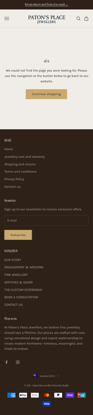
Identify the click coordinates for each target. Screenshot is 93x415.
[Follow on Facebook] (6, 362)
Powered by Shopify (60, 385)
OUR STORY (12, 260)
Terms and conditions (20, 171)
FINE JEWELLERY (16, 275)
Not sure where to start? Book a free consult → (46, 4)
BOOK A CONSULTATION (21, 297)
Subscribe (18, 235)
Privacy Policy (14, 179)
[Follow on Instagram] (18, 362)
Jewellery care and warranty (24, 157)
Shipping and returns (20, 164)
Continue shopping (46, 94)
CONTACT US (13, 305)
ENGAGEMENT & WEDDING (23, 267)
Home (8, 149)
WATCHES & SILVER (18, 282)
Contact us (12, 187)
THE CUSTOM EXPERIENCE (23, 290)
